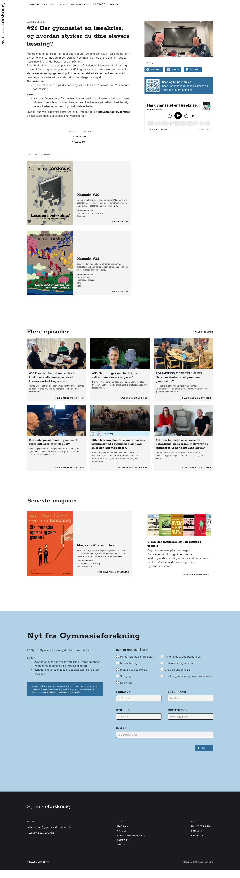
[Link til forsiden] (3, 43)
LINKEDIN (196, 831)
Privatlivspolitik (38, 862)
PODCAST (99, 4)
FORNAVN (123, 691)
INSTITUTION (178, 710)
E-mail (121, 728)
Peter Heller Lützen (45, 85)
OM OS (114, 4)
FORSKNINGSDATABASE (74, 4)
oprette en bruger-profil (68, 692)
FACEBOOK (197, 835)
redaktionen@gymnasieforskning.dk (49, 827)
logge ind (47, 692)
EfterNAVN (177, 691)
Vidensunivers (42, 102)
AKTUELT (49, 4)
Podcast (123, 840)
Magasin (122, 826)
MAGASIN (33, 4)
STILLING (123, 710)
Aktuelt (122, 831)
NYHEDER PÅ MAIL (202, 826)
